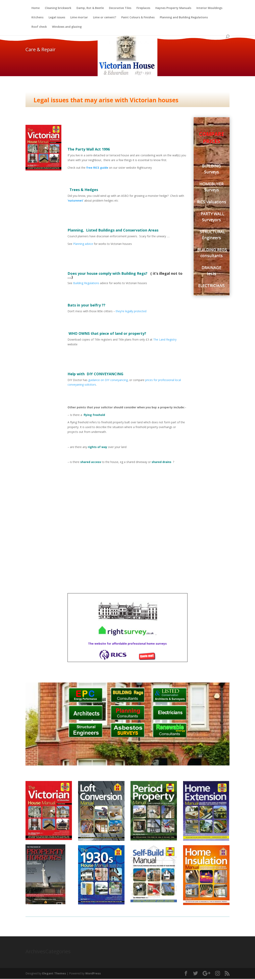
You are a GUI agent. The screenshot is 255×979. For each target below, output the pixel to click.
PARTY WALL (211, 213)
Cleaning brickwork (58, 8)
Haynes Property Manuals (173, 8)
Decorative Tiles (120, 8)
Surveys (211, 171)
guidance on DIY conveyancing (108, 380)
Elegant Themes (54, 973)
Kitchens (37, 17)
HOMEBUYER (211, 183)
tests (211, 273)
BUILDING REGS (211, 249)
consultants (211, 255)
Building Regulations (86, 283)
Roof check (39, 27)
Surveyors (211, 219)
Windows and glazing (67, 27)
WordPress (93, 973)
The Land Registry (165, 339)
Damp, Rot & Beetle (90, 8)
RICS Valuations (211, 201)
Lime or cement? (104, 17)
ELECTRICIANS (211, 285)
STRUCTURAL (211, 231)
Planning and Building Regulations (184, 17)
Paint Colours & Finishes (138, 17)
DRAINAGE (211, 267)
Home (35, 8)
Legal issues (57, 17)
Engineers (211, 237)
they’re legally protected (131, 311)
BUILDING (211, 165)
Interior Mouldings (209, 8)
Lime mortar (79, 17)
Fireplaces (143, 8)
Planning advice (83, 244)
